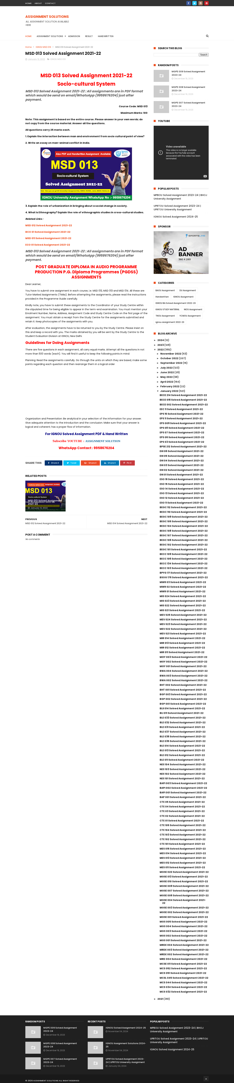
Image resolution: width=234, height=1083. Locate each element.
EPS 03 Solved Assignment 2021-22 (182, 442)
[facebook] (188, 3)
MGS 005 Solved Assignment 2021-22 (183, 921)
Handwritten (106, 36)
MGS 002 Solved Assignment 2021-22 (183, 935)
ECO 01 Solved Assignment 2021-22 (47, 244)
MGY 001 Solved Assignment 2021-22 (183, 666)
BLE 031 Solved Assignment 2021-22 (182, 727)
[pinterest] (206, 3)
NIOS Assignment (193, 309)
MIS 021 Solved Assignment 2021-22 (182, 610)
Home (28, 36)
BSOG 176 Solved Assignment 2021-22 (184, 577)
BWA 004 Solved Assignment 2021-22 (184, 671)
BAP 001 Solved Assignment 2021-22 (183, 797)
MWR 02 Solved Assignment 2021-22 (183, 587)
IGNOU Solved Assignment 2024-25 (176, 216)
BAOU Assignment (165, 290)
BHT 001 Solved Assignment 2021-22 (183, 689)
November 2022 (171, 353)
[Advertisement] (146, 22)
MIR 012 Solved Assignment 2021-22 (182, 647)
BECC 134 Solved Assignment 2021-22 (183, 563)
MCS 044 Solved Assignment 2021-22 (183, 982)
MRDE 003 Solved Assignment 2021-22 (184, 949)
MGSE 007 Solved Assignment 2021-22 (184, 890)
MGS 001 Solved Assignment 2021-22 (183, 940)
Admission (74, 36)
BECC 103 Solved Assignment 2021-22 (183, 568)
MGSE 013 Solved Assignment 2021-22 (184, 876)
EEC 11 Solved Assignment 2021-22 (181, 409)
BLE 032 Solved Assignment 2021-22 (183, 722)
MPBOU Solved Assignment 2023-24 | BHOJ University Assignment (180, 196)
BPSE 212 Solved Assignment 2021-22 (183, 446)
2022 (160, 349)
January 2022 (169, 391)
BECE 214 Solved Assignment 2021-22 (183, 395)
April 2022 (167, 381)
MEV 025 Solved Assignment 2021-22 (183, 615)
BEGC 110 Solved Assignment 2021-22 (183, 512)
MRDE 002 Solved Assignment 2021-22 (184, 954)
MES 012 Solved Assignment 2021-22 (183, 862)
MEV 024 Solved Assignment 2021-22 (183, 619)
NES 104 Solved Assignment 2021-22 (183, 764)
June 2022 (167, 372)
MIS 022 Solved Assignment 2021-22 (183, 605)
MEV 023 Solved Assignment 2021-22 (183, 624)
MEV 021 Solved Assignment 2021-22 (183, 633)
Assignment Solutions (50, 36)
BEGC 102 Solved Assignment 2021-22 (184, 544)
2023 (160, 345)
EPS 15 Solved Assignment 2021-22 (181, 414)
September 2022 (171, 363)
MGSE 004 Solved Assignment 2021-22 (183, 901)
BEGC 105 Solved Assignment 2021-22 (184, 521)
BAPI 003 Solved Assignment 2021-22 (183, 783)
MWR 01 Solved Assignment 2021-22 (182, 591)
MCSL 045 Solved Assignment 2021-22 (184, 978)
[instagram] (200, 3)
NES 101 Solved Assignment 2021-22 (182, 778)
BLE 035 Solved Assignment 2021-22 (183, 741)
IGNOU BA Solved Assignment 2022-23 (176, 303)
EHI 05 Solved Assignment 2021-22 (182, 456)
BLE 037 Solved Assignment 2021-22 (183, 731)
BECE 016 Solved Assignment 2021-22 (183, 399)
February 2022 (170, 386)
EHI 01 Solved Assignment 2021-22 (181, 474)
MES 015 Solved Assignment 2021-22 (183, 848)
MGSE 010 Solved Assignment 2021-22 (184, 881)
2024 (160, 340)
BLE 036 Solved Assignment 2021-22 (183, 736)
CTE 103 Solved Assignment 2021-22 (183, 834)
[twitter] (194, 3)
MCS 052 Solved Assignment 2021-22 (183, 968)
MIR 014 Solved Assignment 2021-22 (182, 638)
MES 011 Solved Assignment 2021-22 (182, 867)
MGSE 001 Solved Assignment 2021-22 (184, 917)
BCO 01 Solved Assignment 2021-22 (47, 232)
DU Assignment (188, 290)
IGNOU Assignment (183, 296)
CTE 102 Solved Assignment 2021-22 (183, 839)
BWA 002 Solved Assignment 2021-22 (183, 680)
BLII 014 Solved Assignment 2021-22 (182, 708)
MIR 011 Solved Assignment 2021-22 (182, 652)
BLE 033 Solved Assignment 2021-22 (183, 717)
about (38, 3)
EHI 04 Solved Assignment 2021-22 (182, 460)
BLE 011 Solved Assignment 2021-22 (182, 760)
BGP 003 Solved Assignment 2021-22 (183, 694)
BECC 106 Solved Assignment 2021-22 (183, 558)
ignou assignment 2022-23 (170, 322)
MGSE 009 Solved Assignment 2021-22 (184, 886)
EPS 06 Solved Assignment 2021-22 (182, 437)
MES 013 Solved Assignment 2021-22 (183, 858)
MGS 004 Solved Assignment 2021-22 (183, 926)
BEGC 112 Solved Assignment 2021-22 (183, 507)
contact (50, 3)
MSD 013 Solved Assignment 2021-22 (45, 502)
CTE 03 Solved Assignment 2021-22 (182, 811)
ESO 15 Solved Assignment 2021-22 (182, 484)
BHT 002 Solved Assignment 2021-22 (183, 685)
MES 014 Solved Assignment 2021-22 (183, 853)
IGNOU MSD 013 (43, 47)
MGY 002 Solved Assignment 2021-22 (183, 661)
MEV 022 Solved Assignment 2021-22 (183, 629)
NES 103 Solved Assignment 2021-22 (182, 769)
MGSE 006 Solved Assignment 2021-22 (184, 895)
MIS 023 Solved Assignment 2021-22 (183, 601)
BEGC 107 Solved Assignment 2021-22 (184, 535)
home (28, 3)
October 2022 (169, 358)
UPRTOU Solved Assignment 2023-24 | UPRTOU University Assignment (177, 207)
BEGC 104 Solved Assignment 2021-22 (184, 526)
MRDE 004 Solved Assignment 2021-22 (184, 945)
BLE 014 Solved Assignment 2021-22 (182, 745)
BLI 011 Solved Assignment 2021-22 (182, 713)
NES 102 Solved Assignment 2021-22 (182, 774)
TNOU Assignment (165, 315)
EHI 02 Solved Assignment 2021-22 (182, 470)
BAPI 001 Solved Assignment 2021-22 (183, 792)
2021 (160, 999)
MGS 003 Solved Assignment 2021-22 (183, 931)
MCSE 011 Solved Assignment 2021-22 (183, 964)
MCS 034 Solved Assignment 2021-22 (183, 987)
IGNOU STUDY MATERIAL (167, 309)
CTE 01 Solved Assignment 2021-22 (182, 820)
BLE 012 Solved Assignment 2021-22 (182, 755)
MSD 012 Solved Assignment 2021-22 (48, 225)
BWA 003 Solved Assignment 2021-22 (183, 675)
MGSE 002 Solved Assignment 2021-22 (184, 912)
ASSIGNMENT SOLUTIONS (47, 16)
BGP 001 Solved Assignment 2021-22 (183, 704)
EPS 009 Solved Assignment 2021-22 (183, 423)
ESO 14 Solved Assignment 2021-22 (182, 488)
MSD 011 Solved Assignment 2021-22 (48, 238)
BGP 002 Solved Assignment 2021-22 (183, 699)
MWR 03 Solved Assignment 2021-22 (183, 582)
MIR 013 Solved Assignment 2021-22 (182, 643)
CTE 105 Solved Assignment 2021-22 (183, 825)
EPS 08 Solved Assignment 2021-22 (182, 428)
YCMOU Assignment (190, 315)
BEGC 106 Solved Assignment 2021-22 (184, 540)
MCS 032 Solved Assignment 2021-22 (183, 991)
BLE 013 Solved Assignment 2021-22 (182, 750)
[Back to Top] (206, 1078)
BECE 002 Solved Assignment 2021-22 (184, 404)
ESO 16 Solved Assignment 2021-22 (182, 479)
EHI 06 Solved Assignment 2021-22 (182, 451)
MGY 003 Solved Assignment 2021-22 (183, 657)
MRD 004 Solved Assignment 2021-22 (183, 959)
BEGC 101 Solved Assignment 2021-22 (183, 549)
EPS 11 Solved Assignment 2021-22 (181, 418)
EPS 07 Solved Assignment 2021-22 (182, 432)
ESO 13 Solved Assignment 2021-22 (182, 493)
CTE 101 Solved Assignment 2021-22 (182, 844)
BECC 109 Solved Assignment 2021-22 (183, 554)
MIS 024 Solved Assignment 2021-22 (183, 596)
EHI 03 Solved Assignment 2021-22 (182, 465)
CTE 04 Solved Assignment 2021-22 (182, 806)
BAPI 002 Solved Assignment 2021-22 (183, 788)
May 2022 (166, 377)
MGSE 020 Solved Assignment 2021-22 (184, 872)
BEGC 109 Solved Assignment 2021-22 (184, 516)
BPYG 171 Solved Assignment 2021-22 (183, 572)
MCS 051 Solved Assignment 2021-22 (183, 973)
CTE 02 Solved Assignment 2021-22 (182, 816)
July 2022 (166, 367)
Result (89, 36)
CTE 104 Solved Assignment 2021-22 (183, 830)
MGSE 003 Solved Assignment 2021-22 (184, 907)
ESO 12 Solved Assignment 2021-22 (182, 498)
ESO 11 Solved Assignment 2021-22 (181, 502)
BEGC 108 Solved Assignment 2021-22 (184, 531)
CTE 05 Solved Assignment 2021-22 (182, 802)
